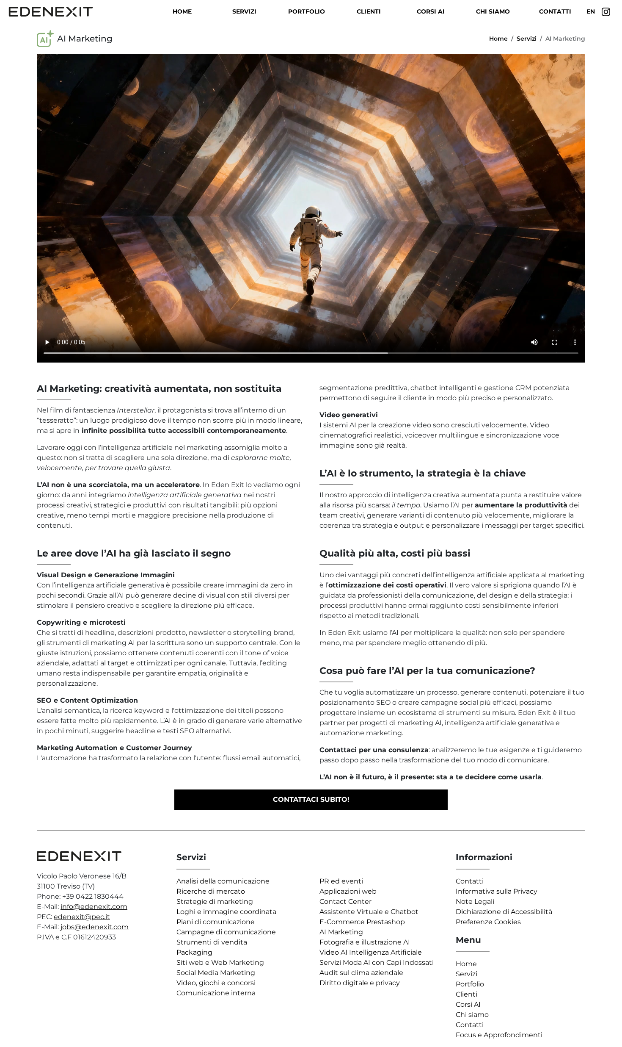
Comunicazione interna (216, 993)
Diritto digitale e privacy (359, 983)
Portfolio (306, 11)
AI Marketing (341, 932)
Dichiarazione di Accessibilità (504, 912)
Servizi (244, 11)
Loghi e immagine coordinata (226, 912)
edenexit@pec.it (82, 917)
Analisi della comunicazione (223, 881)
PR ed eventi (341, 881)
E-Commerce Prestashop (362, 922)
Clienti (369, 11)
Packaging (194, 952)
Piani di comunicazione (215, 922)
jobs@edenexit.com (95, 927)
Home (182, 11)
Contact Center (345, 901)
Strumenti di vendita (211, 942)
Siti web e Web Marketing (220, 962)
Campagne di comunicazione (226, 932)
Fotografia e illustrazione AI (364, 942)
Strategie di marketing (214, 901)
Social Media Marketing (215, 973)
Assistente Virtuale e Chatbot (368, 912)
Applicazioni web (348, 891)
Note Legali (475, 901)
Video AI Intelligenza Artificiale (370, 952)
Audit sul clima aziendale (361, 973)
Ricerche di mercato (210, 891)
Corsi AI (431, 11)
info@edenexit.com (94, 907)
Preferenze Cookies (488, 922)
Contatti (555, 11)
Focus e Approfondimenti (499, 1035)
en (590, 11)
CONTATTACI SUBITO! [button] (311, 799)
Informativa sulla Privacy (496, 891)
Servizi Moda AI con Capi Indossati (376, 962)
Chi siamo (493, 11)
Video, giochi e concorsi (216, 983)
